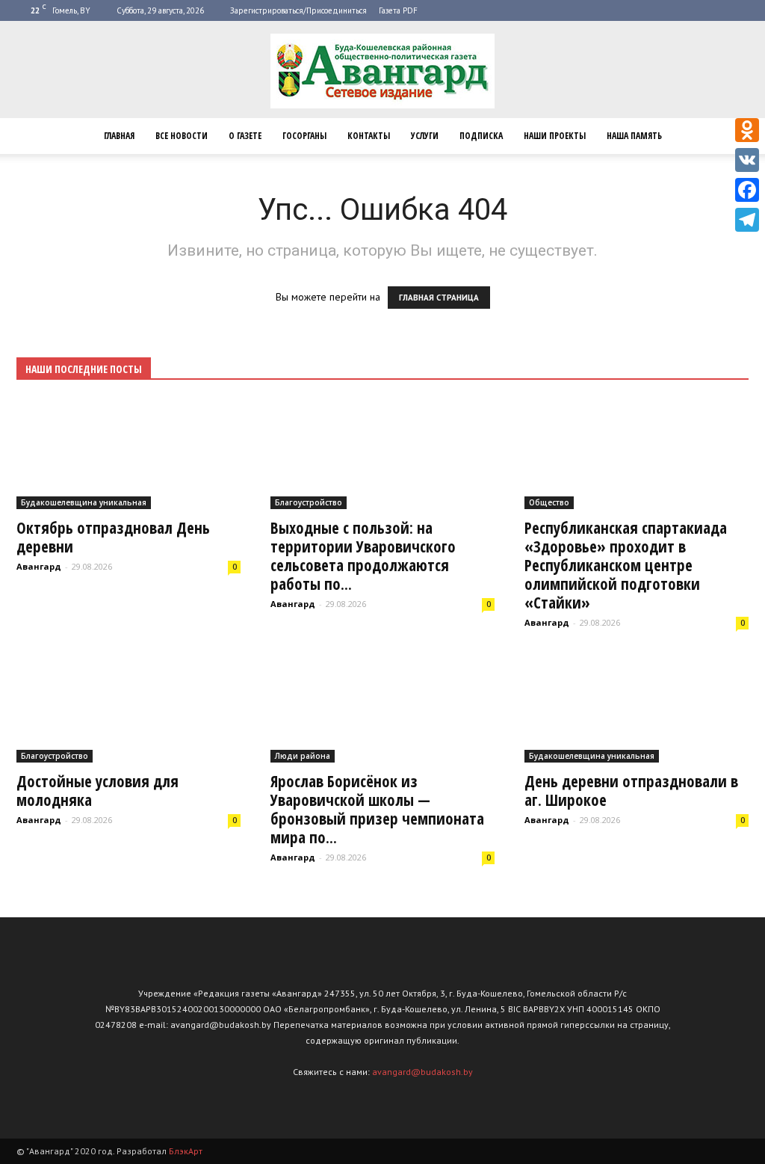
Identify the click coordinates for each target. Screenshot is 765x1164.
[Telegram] (747, 220)
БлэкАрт (185, 1151)
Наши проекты (555, 135)
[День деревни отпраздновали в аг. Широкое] (636, 708)
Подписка (481, 135)
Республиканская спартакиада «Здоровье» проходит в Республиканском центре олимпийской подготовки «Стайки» (625, 565)
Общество (549, 502)
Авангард (38, 566)
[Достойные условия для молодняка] (128, 708)
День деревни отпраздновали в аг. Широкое (631, 790)
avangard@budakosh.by (422, 1071)
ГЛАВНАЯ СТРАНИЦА (439, 297)
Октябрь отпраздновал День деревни (113, 537)
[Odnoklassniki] (747, 130)
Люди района (302, 756)
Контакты (368, 135)
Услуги (425, 135)
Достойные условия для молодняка (97, 790)
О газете (245, 135)
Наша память (634, 135)
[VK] (747, 160)
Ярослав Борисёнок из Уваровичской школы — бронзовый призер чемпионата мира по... (377, 809)
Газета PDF (398, 10)
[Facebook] (747, 190)
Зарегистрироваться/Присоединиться (298, 10)
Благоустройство (308, 502)
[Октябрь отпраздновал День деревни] (128, 454)
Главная (119, 135)
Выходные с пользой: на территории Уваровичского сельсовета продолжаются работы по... (363, 555)
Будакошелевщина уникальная (83, 502)
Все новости (181, 135)
